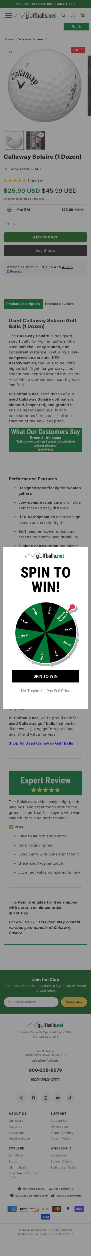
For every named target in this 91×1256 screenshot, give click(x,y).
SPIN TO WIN (45, 676)
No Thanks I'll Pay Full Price (45, 690)
